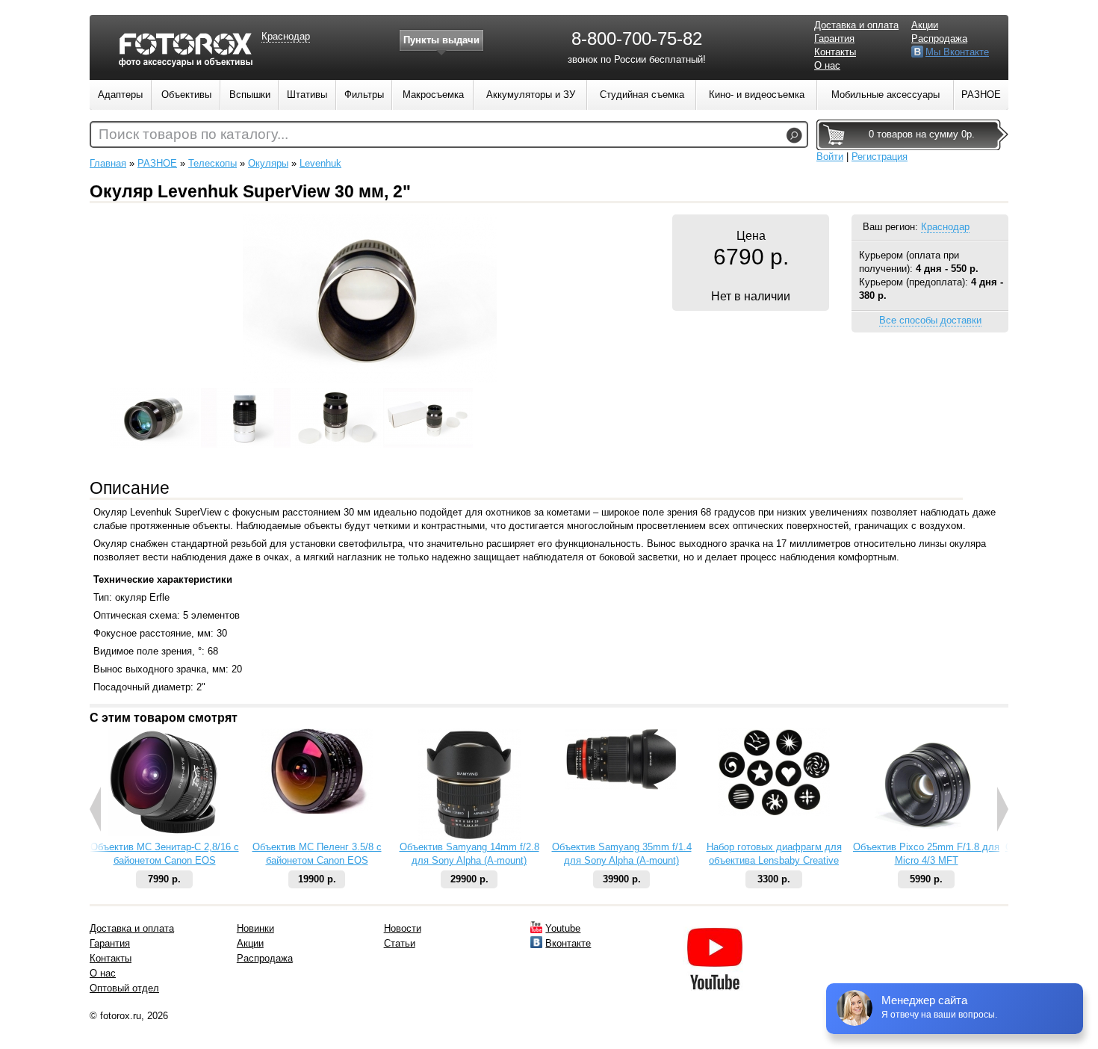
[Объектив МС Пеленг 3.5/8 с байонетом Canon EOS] (317, 810)
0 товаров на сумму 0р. (922, 134)
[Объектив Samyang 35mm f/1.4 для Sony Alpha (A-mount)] (621, 786)
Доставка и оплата (856, 25)
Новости (402, 928)
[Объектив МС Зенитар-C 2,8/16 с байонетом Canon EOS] (164, 832)
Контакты (835, 52)
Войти (829, 156)
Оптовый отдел (124, 988)
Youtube (562, 928)
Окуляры (268, 163)
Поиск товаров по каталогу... (193, 134)
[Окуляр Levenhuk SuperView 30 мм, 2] (154, 432)
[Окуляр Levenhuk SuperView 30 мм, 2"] (370, 380)
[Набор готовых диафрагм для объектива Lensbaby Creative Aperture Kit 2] (774, 812)
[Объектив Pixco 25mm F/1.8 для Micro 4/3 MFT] (926, 837)
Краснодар (945, 226)
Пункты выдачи (441, 40)
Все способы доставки (930, 320)
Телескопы (212, 163)
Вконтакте (568, 943)
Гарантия (834, 38)
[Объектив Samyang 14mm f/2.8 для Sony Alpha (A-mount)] (469, 837)
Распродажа (939, 38)
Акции (924, 25)
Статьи (399, 943)
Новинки (255, 928)
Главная (108, 163)
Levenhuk (320, 163)
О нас (827, 65)
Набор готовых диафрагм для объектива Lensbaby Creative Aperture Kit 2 (774, 860)
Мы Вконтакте (957, 52)
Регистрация (880, 156)
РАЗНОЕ (157, 163)
